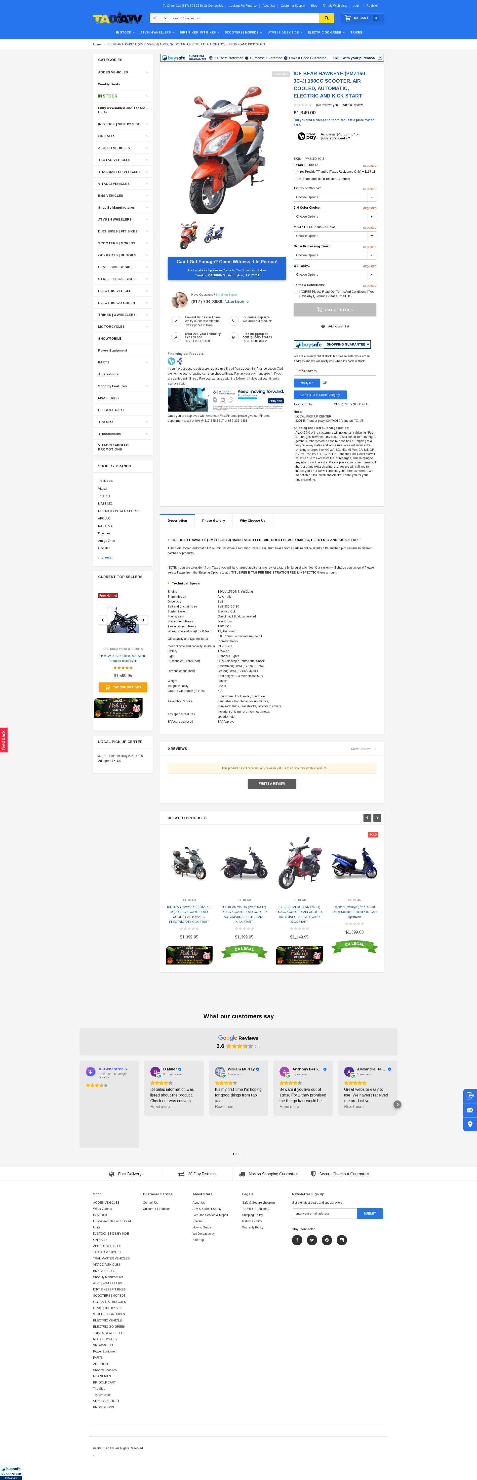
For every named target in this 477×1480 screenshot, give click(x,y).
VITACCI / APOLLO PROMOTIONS (113, 447)
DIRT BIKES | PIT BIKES (198, 32)
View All (108, 558)
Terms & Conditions (255, 1209)
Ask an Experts (235, 301)
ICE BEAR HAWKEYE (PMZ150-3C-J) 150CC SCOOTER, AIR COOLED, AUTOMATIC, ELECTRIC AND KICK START (186, 44)
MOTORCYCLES (111, 326)
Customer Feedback (156, 1209)
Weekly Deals (109, 84)
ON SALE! (106, 136)
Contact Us (150, 1202)
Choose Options (127, 687)
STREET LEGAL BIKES (117, 279)
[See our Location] (470, 1124)
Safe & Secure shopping (258, 1202)
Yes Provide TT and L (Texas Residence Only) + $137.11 (337, 171)
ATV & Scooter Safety (207, 1209)
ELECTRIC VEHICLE (114, 291)
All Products (108, 374)
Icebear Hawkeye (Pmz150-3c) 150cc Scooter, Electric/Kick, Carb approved (354, 912)
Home (97, 44)
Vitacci (102, 488)
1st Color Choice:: (335, 189)
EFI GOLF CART (111, 410)
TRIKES (356, 32)
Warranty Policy (252, 1227)
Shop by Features (112, 386)
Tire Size (105, 422)
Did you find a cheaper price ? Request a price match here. (334, 122)
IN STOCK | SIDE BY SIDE (119, 124)
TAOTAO (104, 496)
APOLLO (104, 518)
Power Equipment (112, 350)
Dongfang (105, 533)
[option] (227, 142)
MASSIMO (105, 503)
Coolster (104, 548)
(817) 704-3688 (206, 301)
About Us (199, 1202)
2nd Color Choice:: (335, 208)
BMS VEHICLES (110, 195)
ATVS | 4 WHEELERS (155, 32)
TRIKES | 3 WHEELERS (117, 315)
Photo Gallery (213, 520)
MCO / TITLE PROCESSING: (335, 227)
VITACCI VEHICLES (114, 184)
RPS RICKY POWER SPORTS (119, 511)
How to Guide (202, 1227)
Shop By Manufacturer (116, 207)
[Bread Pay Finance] (172, 361)
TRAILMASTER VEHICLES (119, 172)
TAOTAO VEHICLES (114, 160)
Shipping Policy (252, 1215)
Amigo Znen (106, 541)
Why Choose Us (253, 520)
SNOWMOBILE (109, 338)
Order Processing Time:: (335, 247)
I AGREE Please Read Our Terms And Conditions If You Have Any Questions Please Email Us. (336, 294)
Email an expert (226, 294)
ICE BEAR (105, 526)
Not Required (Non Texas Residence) (324, 179)
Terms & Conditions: (309, 285)
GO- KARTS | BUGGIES (117, 255)
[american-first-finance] (179, 361)
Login (356, 5)
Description (177, 520)
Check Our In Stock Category (320, 395)
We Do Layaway (204, 1233)
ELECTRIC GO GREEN (324, 32)
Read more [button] (160, 1106)
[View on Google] (155, 1072)
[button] (11, 1472)
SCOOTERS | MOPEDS (241, 32)
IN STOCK (123, 32)
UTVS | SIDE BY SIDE (283, 32)
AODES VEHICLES (113, 72)
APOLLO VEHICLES (114, 148)
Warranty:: (335, 266)
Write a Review (352, 105)
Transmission (109, 434)
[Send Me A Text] (470, 1096)
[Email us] (470, 1110)
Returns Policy (252, 1221)
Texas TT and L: (335, 165)
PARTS (104, 362)
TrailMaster (105, 481)
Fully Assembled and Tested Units (121, 110)
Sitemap (198, 1240)
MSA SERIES (108, 398)
